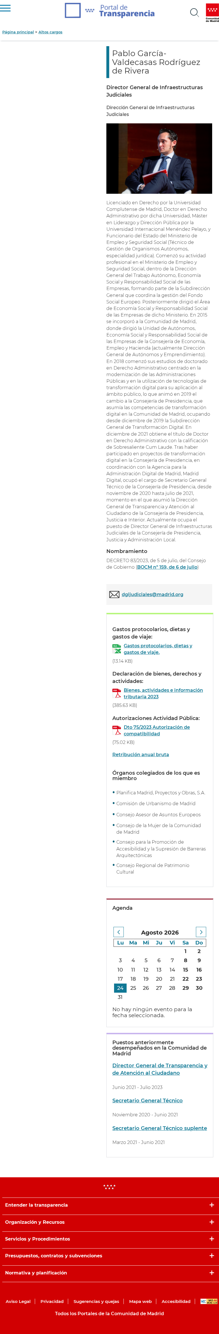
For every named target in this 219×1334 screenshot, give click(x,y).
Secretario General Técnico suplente (159, 1128)
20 (159, 979)
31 (120, 997)
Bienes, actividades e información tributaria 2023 (163, 693)
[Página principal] (110, 10)
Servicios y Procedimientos (37, 1239)
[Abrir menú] (194, 13)
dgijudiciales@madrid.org (152, 594)
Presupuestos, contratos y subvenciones (53, 1255)
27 (159, 988)
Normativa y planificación (36, 1273)
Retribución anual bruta (140, 754)
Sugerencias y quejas (96, 1301)
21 (172, 979)
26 (146, 988)
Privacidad (52, 1301)
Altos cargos (50, 32)
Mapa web (140, 1301)
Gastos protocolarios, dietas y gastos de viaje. (158, 649)
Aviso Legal (18, 1301)
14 (172, 970)
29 (185, 988)
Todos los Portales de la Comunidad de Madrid (109, 1313)
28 (172, 988)
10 (120, 970)
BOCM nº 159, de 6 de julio (167, 567)
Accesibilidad (176, 1301)
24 (120, 988)
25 (133, 988)
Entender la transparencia (36, 1205)
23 (199, 979)
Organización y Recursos (35, 1222)
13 (159, 970)
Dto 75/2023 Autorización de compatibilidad (157, 731)
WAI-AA (209, 1301)
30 (199, 988)
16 (199, 970)
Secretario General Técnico (147, 1101)
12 (145, 970)
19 (146, 979)
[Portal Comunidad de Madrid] (212, 12)
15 (185, 970)
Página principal (18, 32)
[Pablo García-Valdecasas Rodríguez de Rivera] (159, 158)
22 (185, 979)
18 (133, 979)
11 (133, 970)
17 (120, 979)
